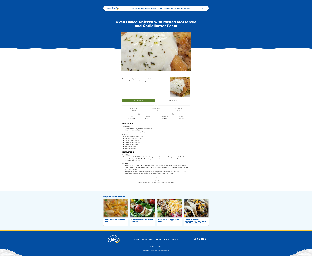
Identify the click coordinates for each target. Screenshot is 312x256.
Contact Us (175, 239)
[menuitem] (190, 1)
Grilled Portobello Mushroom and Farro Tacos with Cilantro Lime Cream (195, 221)
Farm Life (180, 8)
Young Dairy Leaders (144, 8)
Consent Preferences (164, 250)
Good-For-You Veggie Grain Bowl (168, 220)
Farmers (134, 8)
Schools (160, 8)
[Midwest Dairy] (113, 8)
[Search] (202, 8)
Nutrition (158, 239)
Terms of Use (146, 250)
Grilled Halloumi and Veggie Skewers (142, 220)
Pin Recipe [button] (174, 100)
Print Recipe (139, 100)
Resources (205, 2)
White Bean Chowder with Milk (115, 220)
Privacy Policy (154, 250)
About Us (187, 8)
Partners (153, 8)
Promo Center (197, 2)
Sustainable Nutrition (170, 8)
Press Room (190, 2)
